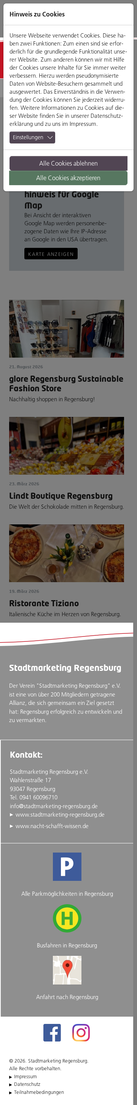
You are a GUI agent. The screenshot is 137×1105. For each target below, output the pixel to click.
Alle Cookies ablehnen (68, 163)
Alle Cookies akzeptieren (68, 178)
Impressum (83, 123)
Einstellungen (28, 137)
